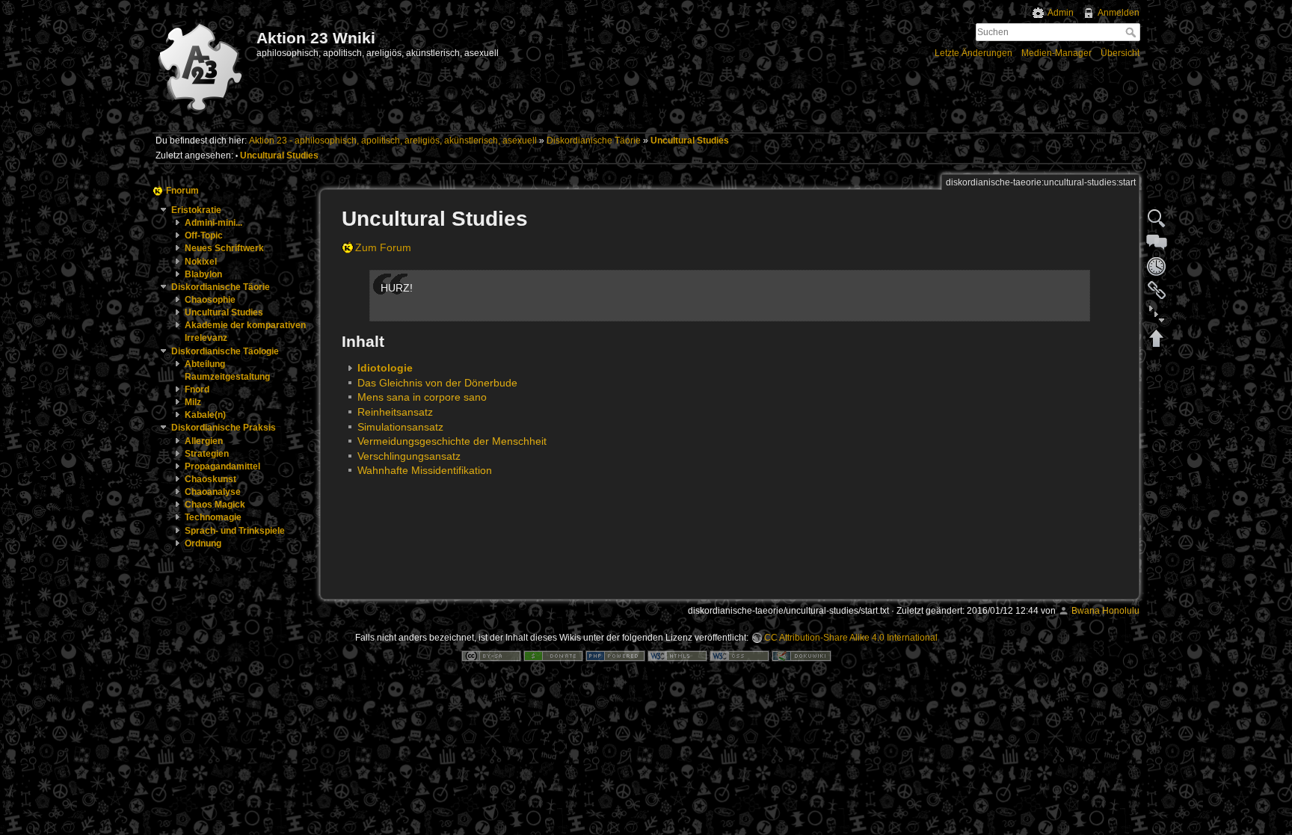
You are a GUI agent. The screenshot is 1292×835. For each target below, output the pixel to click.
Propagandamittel (222, 466)
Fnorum (182, 190)
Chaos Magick (215, 504)
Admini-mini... (213, 223)
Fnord (197, 389)
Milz (193, 402)
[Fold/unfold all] (1157, 314)
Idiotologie (385, 368)
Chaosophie (210, 300)
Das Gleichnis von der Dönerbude (437, 383)
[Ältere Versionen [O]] (1157, 266)
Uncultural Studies (689, 140)
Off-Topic (204, 235)
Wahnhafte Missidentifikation (424, 470)
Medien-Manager (1056, 53)
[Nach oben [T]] (1157, 338)
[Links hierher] (1157, 290)
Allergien (204, 441)
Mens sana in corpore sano (422, 397)
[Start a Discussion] (1157, 242)
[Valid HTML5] (677, 655)
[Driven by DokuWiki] (801, 655)
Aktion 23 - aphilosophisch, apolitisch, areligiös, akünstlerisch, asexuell (393, 140)
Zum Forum (383, 247)
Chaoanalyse (213, 492)
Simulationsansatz (400, 427)
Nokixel (201, 261)
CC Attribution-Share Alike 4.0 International (851, 637)
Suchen (1132, 32)
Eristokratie (196, 210)
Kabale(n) (205, 415)
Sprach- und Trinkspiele (235, 531)
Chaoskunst (210, 479)
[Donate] (553, 655)
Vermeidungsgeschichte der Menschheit (452, 441)
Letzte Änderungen (973, 53)
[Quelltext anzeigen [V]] (1157, 218)
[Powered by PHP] (615, 655)
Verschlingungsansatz (409, 456)
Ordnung (203, 543)
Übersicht (1120, 53)
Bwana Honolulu (1105, 611)
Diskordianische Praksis (223, 427)
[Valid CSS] (739, 655)
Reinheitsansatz (395, 412)
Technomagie (213, 517)
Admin (1061, 12)
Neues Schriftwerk (224, 248)
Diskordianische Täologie (225, 351)
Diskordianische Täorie (594, 140)
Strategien (207, 454)
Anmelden (1118, 12)
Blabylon (203, 274)
